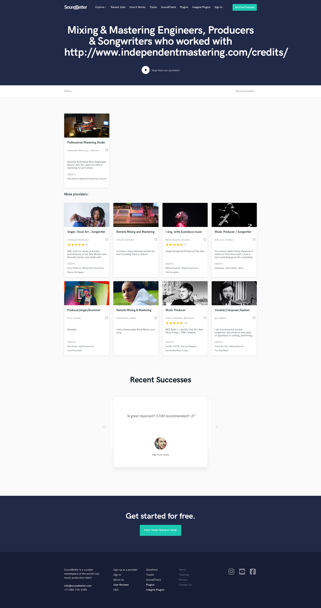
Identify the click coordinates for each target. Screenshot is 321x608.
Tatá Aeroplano (172, 272)
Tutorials (184, 574)
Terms (182, 569)
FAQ (115, 589)
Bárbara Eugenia (173, 268)
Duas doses (72, 346)
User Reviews (121, 584)
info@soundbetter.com (77, 585)
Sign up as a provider (125, 569)
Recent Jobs (118, 7)
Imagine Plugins (201, 7)
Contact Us (185, 584)
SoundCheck (168, 7)
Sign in (218, 7)
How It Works (137, 7)
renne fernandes (74, 350)
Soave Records (221, 346)
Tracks (153, 7)
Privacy (183, 579)
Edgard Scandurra (190, 268)
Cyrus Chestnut (74, 268)
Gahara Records (236, 346)
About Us (118, 579)
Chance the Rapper (75, 272)
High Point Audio (160, 454)
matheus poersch (86, 346)
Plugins (184, 7)
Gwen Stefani (231, 268)
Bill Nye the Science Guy (93, 268)
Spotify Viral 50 (172, 346)
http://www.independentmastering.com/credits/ (88, 179)
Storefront (152, 569)
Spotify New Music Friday (177, 350)
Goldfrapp (219, 268)
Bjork (241, 268)
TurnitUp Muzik (221, 350)
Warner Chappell (188, 346)
